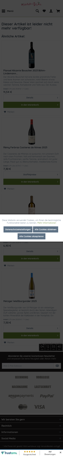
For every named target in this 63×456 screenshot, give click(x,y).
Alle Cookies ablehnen (45, 229)
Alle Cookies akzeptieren (31, 236)
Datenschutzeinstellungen (18, 229)
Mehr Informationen (46, 223)
